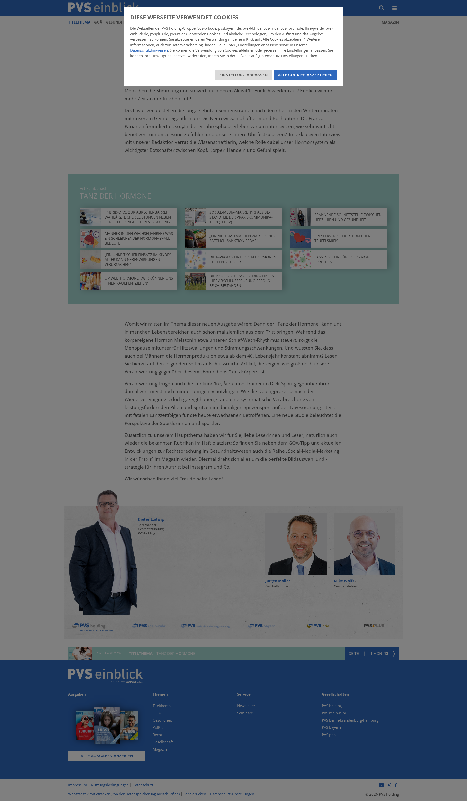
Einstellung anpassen (243, 75)
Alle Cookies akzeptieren (305, 75)
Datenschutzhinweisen (149, 50)
